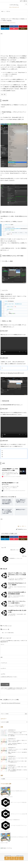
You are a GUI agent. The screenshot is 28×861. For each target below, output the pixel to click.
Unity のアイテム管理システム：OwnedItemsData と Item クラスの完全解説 (17, 574)
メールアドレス (4, 662)
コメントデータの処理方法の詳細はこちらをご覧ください (12, 689)
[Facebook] (14, 26)
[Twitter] (5, 26)
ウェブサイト (3, 668)
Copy (26, 225)
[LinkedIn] (5, 29)
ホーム (4, 11)
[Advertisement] (11, 44)
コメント (2, 644)
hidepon (25, 529)
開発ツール (24, 526)
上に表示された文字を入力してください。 (9, 676)
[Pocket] (14, 29)
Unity (9, 11)
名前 (1, 657)
